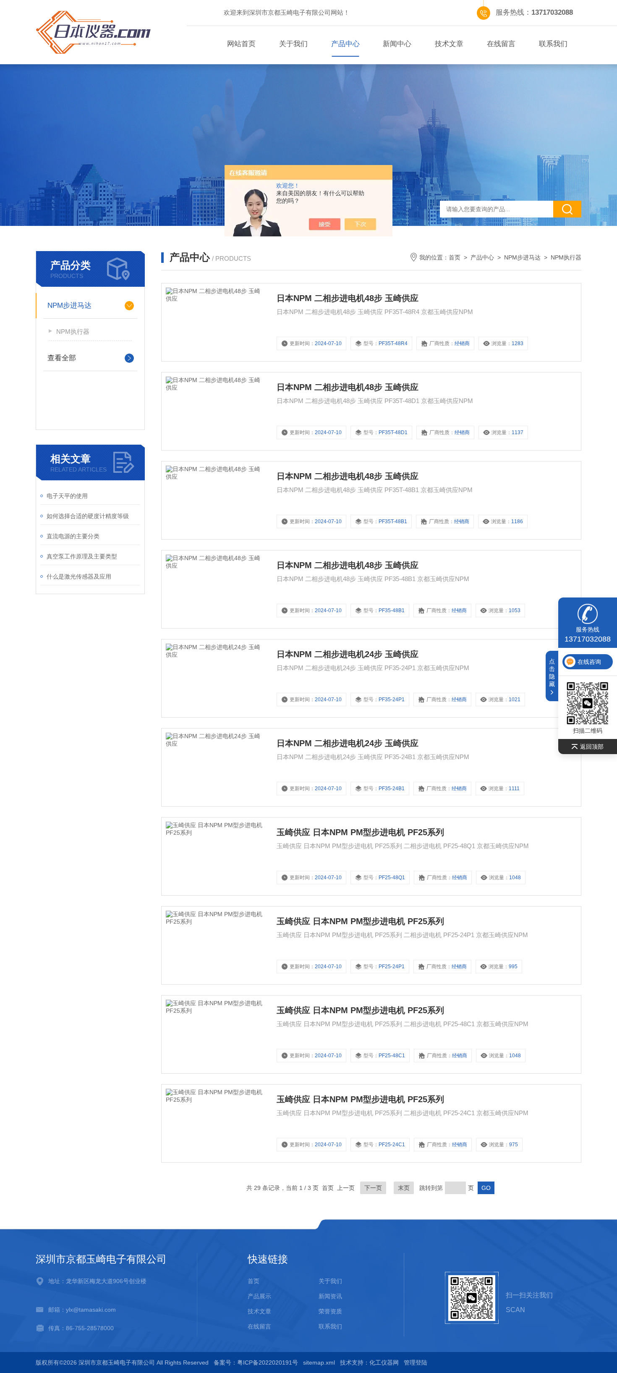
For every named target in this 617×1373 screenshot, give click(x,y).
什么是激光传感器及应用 (79, 576)
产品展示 (259, 1296)
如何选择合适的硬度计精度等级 (88, 516)
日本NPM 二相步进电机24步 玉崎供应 (347, 654)
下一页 (373, 1187)
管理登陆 (415, 1362)
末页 (404, 1187)
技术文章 (449, 44)
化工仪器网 (384, 1362)
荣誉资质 (330, 1311)
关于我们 (293, 44)
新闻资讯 (330, 1296)
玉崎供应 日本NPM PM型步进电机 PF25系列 (360, 832)
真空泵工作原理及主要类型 (82, 556)
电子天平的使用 (67, 496)
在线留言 (501, 44)
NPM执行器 (72, 331)
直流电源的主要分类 (73, 536)
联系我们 (553, 44)
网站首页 (241, 44)
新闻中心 (397, 44)
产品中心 (345, 44)
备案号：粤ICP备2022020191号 (256, 1362)
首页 (454, 257)
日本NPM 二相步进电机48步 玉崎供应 (347, 298)
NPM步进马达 (69, 305)
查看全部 (61, 358)
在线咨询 (589, 661)
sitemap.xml (319, 1362)
